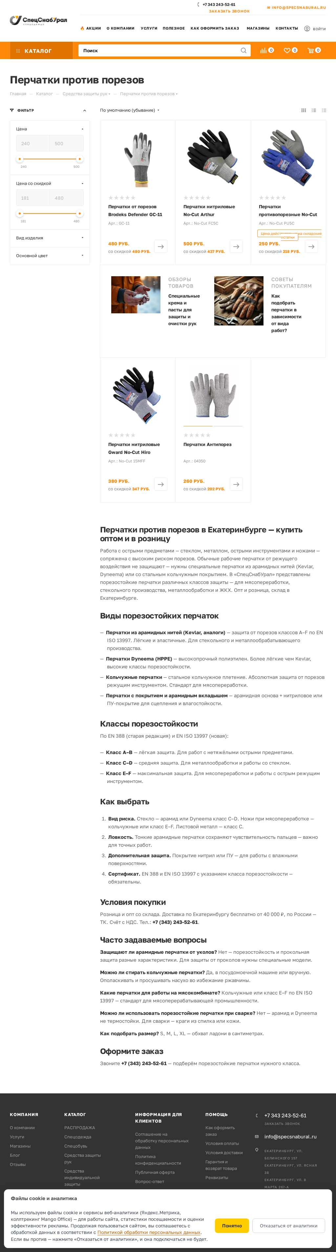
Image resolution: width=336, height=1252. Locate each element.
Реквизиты (216, 1177)
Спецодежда (77, 1136)
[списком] (313, 110)
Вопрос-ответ (149, 1181)
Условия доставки (224, 1152)
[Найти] (244, 50)
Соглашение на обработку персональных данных (162, 1140)
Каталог (75, 1114)
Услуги (149, 28)
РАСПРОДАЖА (79, 1127)
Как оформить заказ (215, 28)
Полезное (174, 28)
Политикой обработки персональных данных (148, 1232)
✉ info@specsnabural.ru (296, 7)
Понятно (232, 1225)
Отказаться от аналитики (289, 1225)
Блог (15, 1155)
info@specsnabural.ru (290, 1136)
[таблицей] (324, 110)
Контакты (287, 28)
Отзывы (18, 1164)
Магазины (258, 28)
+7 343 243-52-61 (219, 4)
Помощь (216, 1114)
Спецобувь (75, 1146)
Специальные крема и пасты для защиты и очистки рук (184, 309)
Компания (24, 1114)
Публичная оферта (155, 1172)
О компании (121, 28)
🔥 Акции (90, 28)
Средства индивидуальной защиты (82, 1177)
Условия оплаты (222, 1143)
